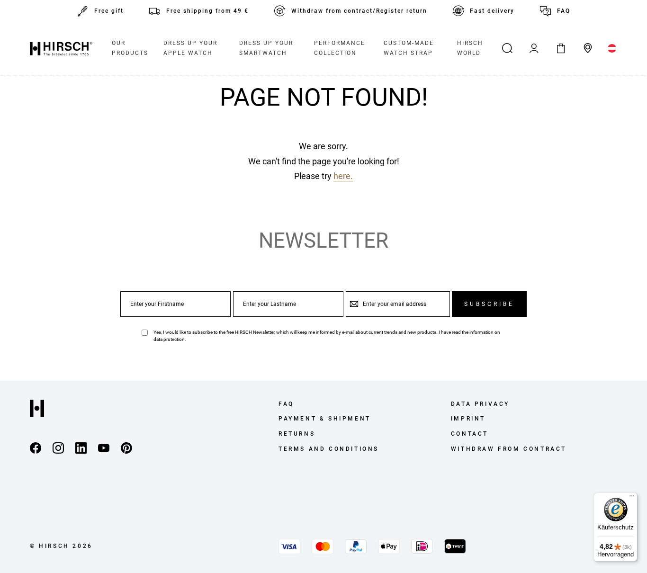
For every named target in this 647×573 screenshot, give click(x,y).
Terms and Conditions (329, 449)
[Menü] (632, 498)
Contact (469, 433)
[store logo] (61, 48)
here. (343, 176)
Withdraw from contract (508, 449)
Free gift (109, 11)
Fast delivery (492, 11)
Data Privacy (480, 404)
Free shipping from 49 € (207, 11)
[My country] (612, 48)
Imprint (468, 418)
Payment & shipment (325, 418)
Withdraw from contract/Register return (359, 11)
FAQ (563, 11)
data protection (169, 339)
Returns (297, 433)
